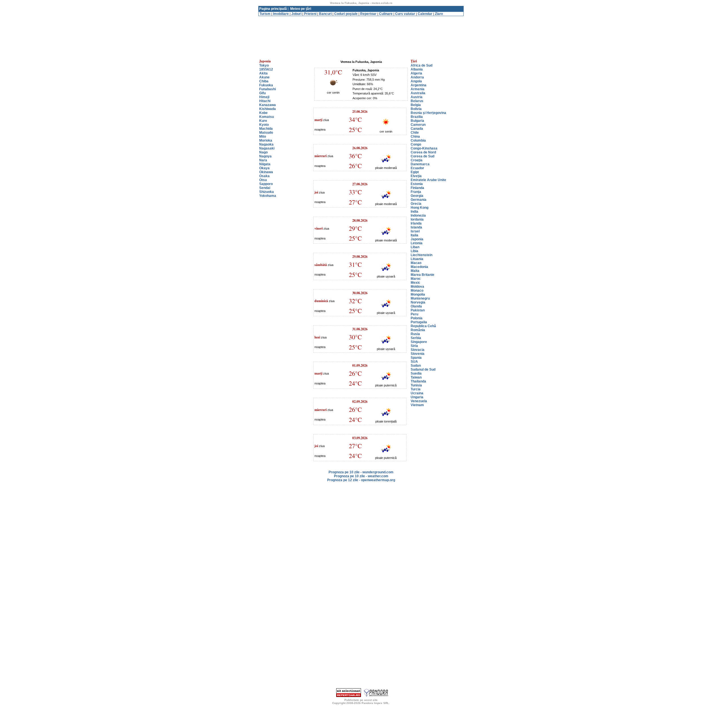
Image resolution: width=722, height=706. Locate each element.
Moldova (417, 287)
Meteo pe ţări (300, 9)
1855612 (266, 69)
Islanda (416, 227)
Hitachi (264, 101)
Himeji (264, 97)
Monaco (417, 290)
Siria (414, 346)
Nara (263, 160)
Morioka (265, 140)
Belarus (417, 101)
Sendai (264, 188)
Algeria (416, 73)
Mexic (415, 283)
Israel (415, 231)
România (418, 330)
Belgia (416, 105)
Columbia (418, 140)
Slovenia (417, 354)
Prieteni (310, 14)
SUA (414, 362)
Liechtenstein (421, 255)
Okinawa (266, 172)
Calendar (425, 14)
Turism (264, 14)
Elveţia (416, 176)
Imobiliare (281, 14)
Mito (262, 136)
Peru (414, 314)
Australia (418, 93)
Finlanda (417, 188)
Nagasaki (266, 148)
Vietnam (417, 405)
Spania (416, 358)
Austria (416, 97)
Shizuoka (266, 192)
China (415, 136)
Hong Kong (419, 208)
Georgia (417, 196)
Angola (416, 81)
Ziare (439, 14)
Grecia (416, 204)
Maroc (416, 279)
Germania (418, 200)
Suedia (416, 373)
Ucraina (417, 393)
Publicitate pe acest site (361, 699)
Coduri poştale (346, 14)
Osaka (264, 176)
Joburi (296, 14)
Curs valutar (405, 14)
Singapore (419, 342)
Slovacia (417, 350)
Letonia (416, 243)
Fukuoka (266, 85)
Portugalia (419, 322)
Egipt (415, 172)
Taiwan (416, 377)
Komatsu (266, 117)
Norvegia (418, 302)
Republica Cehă (423, 326)
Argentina (418, 85)
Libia (414, 251)
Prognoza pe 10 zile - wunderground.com (361, 472)
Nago (263, 152)
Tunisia (416, 385)
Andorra (417, 77)
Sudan (416, 366)
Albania (417, 69)
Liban (415, 247)
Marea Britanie (422, 275)
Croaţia (416, 160)
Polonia (416, 318)
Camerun (418, 125)
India (414, 212)
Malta (415, 271)
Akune (264, 77)
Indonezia (418, 215)
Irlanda (416, 223)
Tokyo (264, 65)
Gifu (262, 93)
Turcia (416, 389)
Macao (416, 263)
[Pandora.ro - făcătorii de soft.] (376, 696)
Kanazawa (267, 105)
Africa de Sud (421, 65)
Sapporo (266, 184)
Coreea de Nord (423, 152)
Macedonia (419, 267)
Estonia (417, 184)
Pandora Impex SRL (375, 703)
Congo (416, 144)
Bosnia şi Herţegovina (428, 113)
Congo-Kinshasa (424, 148)
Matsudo (266, 133)
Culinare (386, 14)
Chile (415, 133)
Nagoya (265, 156)
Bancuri (325, 14)
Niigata (264, 164)
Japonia (417, 239)
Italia (414, 235)
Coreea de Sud (422, 156)
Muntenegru (420, 298)
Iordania (417, 219)
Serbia (416, 338)
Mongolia (418, 294)
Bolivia (416, 109)
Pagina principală (273, 9)
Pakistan (418, 310)
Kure (263, 121)
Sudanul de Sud (423, 369)
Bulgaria (417, 121)
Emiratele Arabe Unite (428, 180)
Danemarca (420, 164)
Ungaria (417, 397)
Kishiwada (267, 109)
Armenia (417, 89)
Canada (417, 129)
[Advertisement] (361, 18)
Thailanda (418, 381)
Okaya (264, 168)
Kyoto (264, 125)
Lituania (417, 259)
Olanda (416, 306)
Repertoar (368, 14)
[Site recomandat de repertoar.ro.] (348, 696)
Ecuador (417, 168)
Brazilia (417, 117)
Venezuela (419, 401)
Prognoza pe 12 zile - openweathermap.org (361, 480)
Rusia (415, 334)
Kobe (263, 113)
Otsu (263, 180)
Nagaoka (266, 144)
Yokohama (267, 196)
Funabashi (267, 89)
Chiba (263, 81)
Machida (266, 129)
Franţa (416, 192)
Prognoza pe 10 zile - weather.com (361, 476)
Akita (263, 73)
